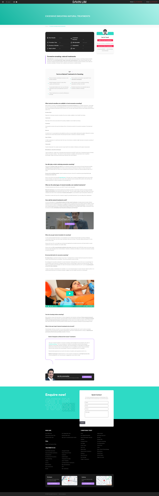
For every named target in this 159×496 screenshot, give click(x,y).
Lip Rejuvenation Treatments (68, 462)
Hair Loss (83, 447)
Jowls (98, 447)
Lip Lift (46, 462)
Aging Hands (100, 433)
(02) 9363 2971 (154, 1)
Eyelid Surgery (65, 456)
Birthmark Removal (101, 435)
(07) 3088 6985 (138, 1)
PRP (63, 466)
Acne (82, 433)
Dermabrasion (48, 454)
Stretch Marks (100, 455)
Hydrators (64, 454)
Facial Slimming (48, 458)
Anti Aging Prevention (85, 435)
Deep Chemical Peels (66, 452)
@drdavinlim (87, 376)
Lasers (46, 460)
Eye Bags (83, 443)
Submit (82, 422)
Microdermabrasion (66, 464)
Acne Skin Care (48, 433)
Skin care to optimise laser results (69, 437)
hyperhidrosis (62, 177)
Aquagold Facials (65, 450)
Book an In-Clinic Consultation (105, 46)
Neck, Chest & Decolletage (103, 449)
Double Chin (99, 439)
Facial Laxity (83, 445)
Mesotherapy (48, 464)
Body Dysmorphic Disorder (86, 437)
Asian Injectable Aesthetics (51, 452)
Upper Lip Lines (100, 457)
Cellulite (82, 439)
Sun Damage (83, 457)
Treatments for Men (66, 458)
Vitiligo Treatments (85, 459)
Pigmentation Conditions (86, 451)
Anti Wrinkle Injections (50, 450)
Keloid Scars (100, 453)
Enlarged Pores (84, 441)
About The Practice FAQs (50, 444)
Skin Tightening (65, 468)
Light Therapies (65, 460)
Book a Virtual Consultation (105, 40)
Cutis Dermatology (53, 344)
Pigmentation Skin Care (50, 435)
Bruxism (99, 437)
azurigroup (64, 494)
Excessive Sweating (101, 441)
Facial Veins (99, 445)
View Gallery (70, 223)
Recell (46, 468)
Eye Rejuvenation (101, 443)
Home (46, 26)
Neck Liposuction (49, 466)
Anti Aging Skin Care (66, 433)
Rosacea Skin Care (66, 435)
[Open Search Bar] (8, 2)
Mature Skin (83, 449)
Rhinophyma (99, 451)
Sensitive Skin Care (49, 437)
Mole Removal (84, 455)
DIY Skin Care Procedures (50, 456)
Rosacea (82, 453)
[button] (3, 2)
